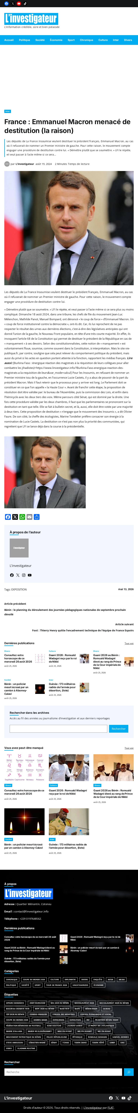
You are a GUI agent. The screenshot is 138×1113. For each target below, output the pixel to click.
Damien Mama (40, 1020)
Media (122, 979)
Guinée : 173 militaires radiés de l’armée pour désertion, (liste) (62, 687)
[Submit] (129, 1072)
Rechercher (119, 729)
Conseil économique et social (95, 1014)
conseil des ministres (63, 1014)
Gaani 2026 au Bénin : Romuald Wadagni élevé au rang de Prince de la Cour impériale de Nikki (107, 662)
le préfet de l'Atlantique (101, 1025)
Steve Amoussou (14, 1042)
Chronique (11, 979)
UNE (122, 1042)
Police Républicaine (57, 1037)
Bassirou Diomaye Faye (17, 1008)
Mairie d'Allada (14, 1031)
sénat (54, 1042)
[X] (13, 3)
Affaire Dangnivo (15, 1003)
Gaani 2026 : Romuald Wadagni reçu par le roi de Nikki (63, 658)
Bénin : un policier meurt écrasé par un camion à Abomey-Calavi (16, 688)
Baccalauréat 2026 (84, 1003)
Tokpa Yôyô (98, 1042)
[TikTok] (25, 3)
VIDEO (9, 1048)
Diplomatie (70, 979)
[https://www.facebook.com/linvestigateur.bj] (111, 1098)
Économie (99, 985)
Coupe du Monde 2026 (34, 979)
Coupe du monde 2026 (17, 1020)
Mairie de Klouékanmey (40, 1031)
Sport (38, 985)
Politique (11, 985)
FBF (87, 1020)
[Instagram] (24, 575)
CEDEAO (106, 1008)
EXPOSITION (19, 589)
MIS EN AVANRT (84, 1031)
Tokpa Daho (80, 1042)
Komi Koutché (54, 1025)
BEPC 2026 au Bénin (44, 1008)
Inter (7, 111)
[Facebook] (6, 3)
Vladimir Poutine (26, 1048)
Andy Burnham (37, 1003)
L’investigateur (25, 164)
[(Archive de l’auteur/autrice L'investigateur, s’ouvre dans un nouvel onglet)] (7, 166)
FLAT (111, 1108)
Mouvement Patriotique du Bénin (23, 1037)
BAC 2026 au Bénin (60, 1003)
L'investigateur (18, 1098)
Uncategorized (80, 985)
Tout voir (129, 643)
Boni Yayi (64, 1008)
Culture (52, 651)
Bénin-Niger (91, 1008)
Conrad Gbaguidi (38, 1014)
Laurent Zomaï (74, 1025)
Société (7, 680)
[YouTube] (19, 3)
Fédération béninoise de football (23, 1025)
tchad (66, 1042)
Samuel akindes (120, 1037)
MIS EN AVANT (104, 1031)
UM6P (112, 1042)
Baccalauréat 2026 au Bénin (114, 1003)
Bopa (77, 1008)
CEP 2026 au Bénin (15, 1014)
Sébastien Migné (37, 1042)
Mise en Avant (65, 1031)
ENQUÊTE (97, 979)
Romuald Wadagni (97, 1037)
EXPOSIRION (58, 1020)
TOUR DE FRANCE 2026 (56, 985)
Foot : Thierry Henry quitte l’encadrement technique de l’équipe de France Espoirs (83, 630)
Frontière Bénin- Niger (106, 1020)
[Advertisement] (69, 75)
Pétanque (77, 1037)
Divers (7, 651)
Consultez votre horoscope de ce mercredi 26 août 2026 (18, 658)
